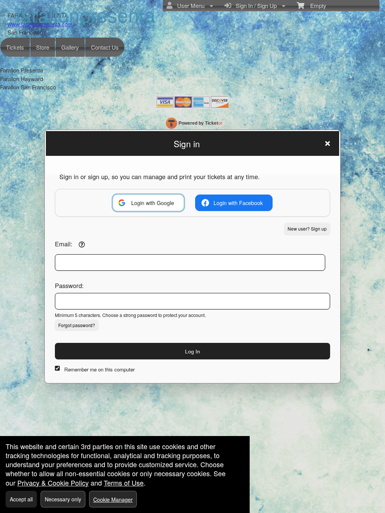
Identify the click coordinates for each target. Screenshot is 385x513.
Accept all (21, 499)
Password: (69, 285)
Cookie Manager (113, 499)
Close (327, 143)
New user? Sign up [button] (307, 228)
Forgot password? (76, 325)
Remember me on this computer (99, 369)
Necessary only (63, 499)
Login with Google (152, 203)
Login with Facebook (238, 203)
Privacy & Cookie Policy (53, 482)
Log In (192, 352)
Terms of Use (124, 482)
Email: (64, 243)
